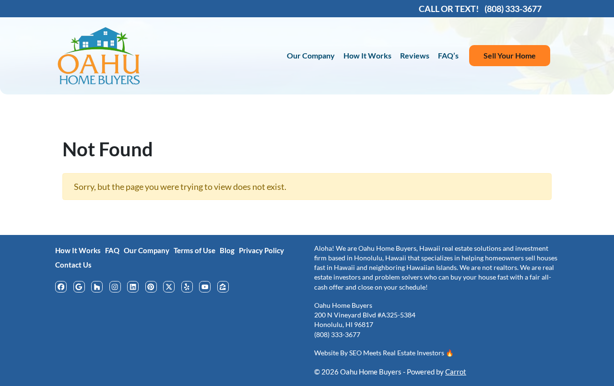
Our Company (311, 55)
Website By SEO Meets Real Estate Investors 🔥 (384, 353)
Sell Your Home (510, 55)
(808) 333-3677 (337, 335)
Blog (227, 250)
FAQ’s (448, 55)
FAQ (112, 250)
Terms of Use (194, 250)
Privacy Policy (261, 250)
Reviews (414, 55)
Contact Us (73, 264)
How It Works (367, 55)
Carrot (455, 371)
